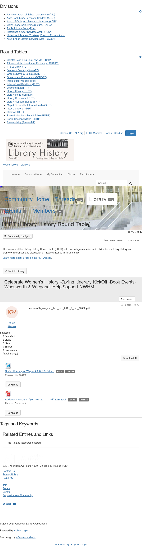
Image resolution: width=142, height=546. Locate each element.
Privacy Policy (10, 474)
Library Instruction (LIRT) (20, 94)
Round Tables (10, 164)
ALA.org (79, 133)
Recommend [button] (127, 299)
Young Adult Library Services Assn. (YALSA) (31, 38)
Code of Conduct (114, 133)
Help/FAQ (8, 478)
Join (5, 484)
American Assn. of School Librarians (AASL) (31, 14)
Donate (7, 491)
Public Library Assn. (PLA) (21, 28)
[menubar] (92, 132)
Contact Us (66, 133)
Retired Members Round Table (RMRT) (28, 115)
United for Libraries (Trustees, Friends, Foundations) (36, 35)
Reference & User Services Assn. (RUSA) (29, 31)
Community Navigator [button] (18, 236)
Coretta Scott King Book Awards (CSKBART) (31, 60)
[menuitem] (67, 132)
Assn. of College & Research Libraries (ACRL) (32, 21)
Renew (6, 488)
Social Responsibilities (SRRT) (23, 119)
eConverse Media (26, 537)
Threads (68, 199)
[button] (15, 174)
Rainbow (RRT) (15, 112)
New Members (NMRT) (19, 108)
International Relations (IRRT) (23, 84)
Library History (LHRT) (19, 91)
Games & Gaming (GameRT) (23, 70)
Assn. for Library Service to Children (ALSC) (31, 18)
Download (12, 384)
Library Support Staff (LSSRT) (23, 101)
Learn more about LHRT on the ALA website (27, 257)
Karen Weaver (12, 324)
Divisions (25, 164)
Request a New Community (18, 495)
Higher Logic (21, 530)
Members (47, 210)
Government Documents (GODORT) (27, 77)
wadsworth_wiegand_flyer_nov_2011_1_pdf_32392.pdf (35, 399)
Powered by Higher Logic (71, 544)
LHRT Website (94, 133)
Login (131, 133)
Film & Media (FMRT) (19, 67)
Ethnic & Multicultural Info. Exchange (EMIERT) (33, 63)
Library (101, 199)
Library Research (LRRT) (21, 98)
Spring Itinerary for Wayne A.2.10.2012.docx (29, 371)
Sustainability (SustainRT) (21, 122)
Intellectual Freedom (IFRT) (22, 80)
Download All (130, 358)
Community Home (27, 199)
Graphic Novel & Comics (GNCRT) (26, 73)
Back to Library (15, 271)
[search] (130, 183)
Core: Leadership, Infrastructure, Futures (29, 25)
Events (15, 210)
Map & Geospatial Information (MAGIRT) (29, 105)
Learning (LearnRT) (18, 87)
